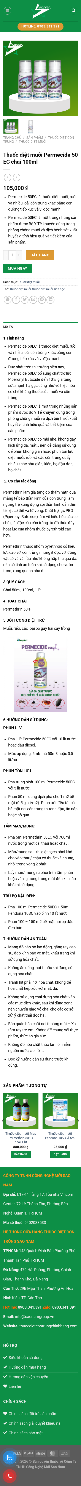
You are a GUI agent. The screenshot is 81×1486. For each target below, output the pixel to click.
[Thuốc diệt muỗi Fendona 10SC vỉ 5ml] (60, 1111)
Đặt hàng (39, 255)
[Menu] (7, 10)
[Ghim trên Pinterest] (42, 300)
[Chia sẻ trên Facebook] (16, 300)
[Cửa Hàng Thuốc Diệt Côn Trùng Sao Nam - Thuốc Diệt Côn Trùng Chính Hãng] (40, 11)
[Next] (71, 78)
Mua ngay (17, 268)
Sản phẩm (34, 138)
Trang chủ (12, 138)
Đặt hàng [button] (20, 1154)
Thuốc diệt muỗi (32, 142)
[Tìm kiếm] (73, 11)
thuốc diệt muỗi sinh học (48, 289)
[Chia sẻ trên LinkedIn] (50, 300)
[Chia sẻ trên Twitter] (25, 300)
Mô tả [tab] (8, 326)
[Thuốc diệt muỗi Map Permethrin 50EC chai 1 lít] (20, 1111)
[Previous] (10, 78)
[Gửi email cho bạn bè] (33, 300)
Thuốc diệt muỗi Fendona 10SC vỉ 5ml (60, 1136)
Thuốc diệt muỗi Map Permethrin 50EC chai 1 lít (20, 1138)
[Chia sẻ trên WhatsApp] (7, 300)
